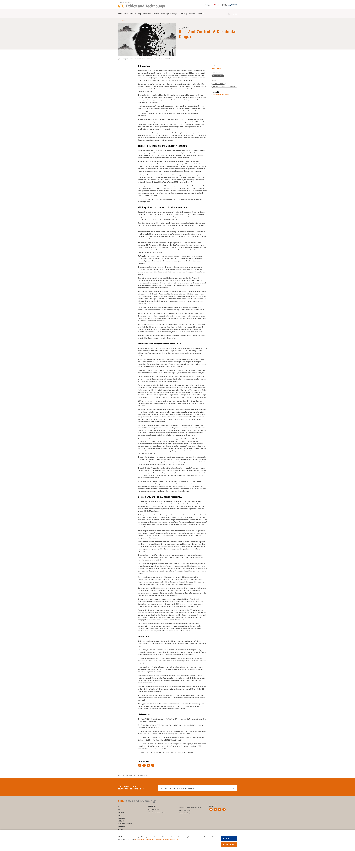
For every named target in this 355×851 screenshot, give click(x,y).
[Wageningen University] (232, 5)
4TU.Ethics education (194, 807)
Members (192, 14)
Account (229, 14)
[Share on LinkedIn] (139, 765)
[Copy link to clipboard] (152, 765)
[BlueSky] (211, 809)
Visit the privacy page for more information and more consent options (157, 839)
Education (147, 14)
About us (200, 14)
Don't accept (230, 844)
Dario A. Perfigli (217, 68)
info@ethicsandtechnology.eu (156, 812)
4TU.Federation (127, 2)
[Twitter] (215, 809)
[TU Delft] (208, 5)
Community (183, 14)
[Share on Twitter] (148, 765)
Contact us (152, 806)
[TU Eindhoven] (216, 5)
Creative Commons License (220, 94)
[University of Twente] (224, 5)
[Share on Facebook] (144, 765)
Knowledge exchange (169, 14)
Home (120, 14)
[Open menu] (236, 14)
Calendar (133, 14)
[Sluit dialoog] (351, 833)
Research (155, 14)
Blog (139, 14)
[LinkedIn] (224, 809)
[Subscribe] (234, 788)
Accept (228, 838)
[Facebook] (219, 809)
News (126, 14)
